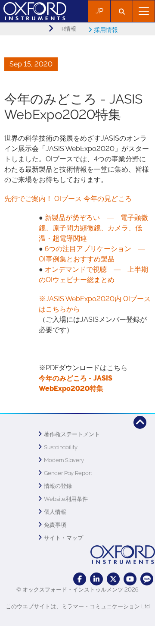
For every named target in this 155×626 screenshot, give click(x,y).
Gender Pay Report (68, 473)
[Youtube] (130, 579)
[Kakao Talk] (146, 579)
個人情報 (55, 512)
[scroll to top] (139, 422)
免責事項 (55, 525)
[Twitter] (113, 579)
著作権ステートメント (72, 434)
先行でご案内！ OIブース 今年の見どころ (68, 199)
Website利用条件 (66, 499)
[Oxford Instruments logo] (33, 10)
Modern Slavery (64, 460)
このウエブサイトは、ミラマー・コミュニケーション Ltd (78, 606)
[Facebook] (79, 579)
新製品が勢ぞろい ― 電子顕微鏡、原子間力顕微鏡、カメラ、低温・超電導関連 (93, 228)
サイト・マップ (63, 538)
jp (99, 11)
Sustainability (61, 447)
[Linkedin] (96, 579)
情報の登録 (58, 486)
